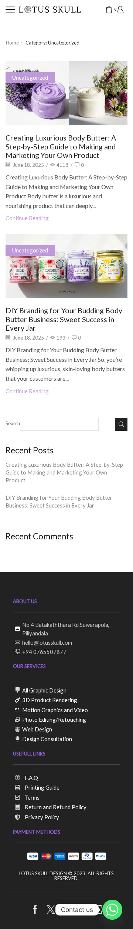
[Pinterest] (82, 909)
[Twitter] (51, 909)
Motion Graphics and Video (55, 710)
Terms (32, 797)
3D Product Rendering (49, 700)
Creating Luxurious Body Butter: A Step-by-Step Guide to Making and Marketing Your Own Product (61, 146)
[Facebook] (35, 909)
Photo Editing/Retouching (54, 719)
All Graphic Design (44, 690)
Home (12, 43)
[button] (9, 26)
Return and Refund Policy (55, 807)
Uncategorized (30, 77)
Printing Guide (42, 787)
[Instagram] (66, 909)
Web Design (37, 729)
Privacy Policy (42, 817)
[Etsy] (98, 909)
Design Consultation (47, 738)
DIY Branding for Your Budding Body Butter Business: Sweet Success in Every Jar (64, 319)
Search (13, 423)
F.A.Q (31, 777)
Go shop (116, 26)
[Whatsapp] (112, 910)
